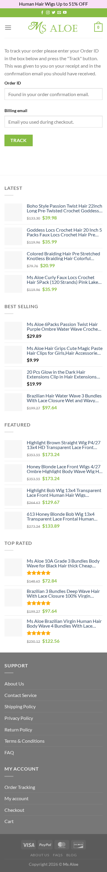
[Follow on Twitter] (53, 13)
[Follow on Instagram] (48, 13)
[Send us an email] (59, 13)
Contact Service (20, 695)
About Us (14, 683)
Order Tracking (19, 787)
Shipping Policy (20, 706)
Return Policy (18, 729)
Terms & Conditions (24, 741)
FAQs (57, 855)
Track (18, 140)
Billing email (15, 110)
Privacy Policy (18, 718)
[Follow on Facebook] (42, 13)
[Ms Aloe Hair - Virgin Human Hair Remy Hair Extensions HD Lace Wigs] (53, 28)
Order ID (12, 82)
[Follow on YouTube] (65, 13)
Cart (9, 821)
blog (71, 855)
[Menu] (8, 27)
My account (16, 798)
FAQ (9, 752)
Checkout (14, 810)
